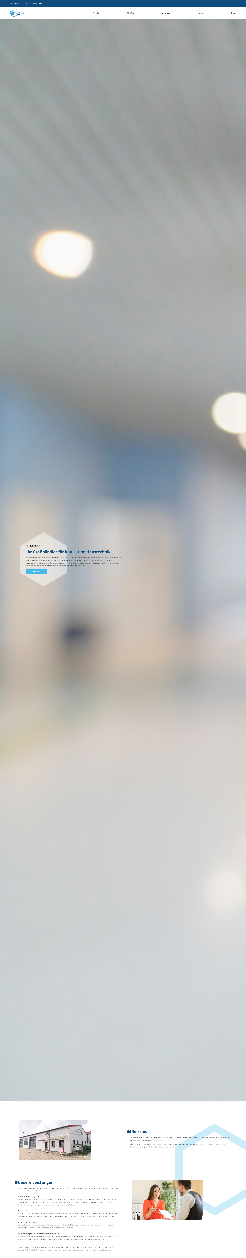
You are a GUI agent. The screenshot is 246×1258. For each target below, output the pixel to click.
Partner (200, 13)
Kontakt (233, 13)
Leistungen (166, 13)
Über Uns (130, 13)
